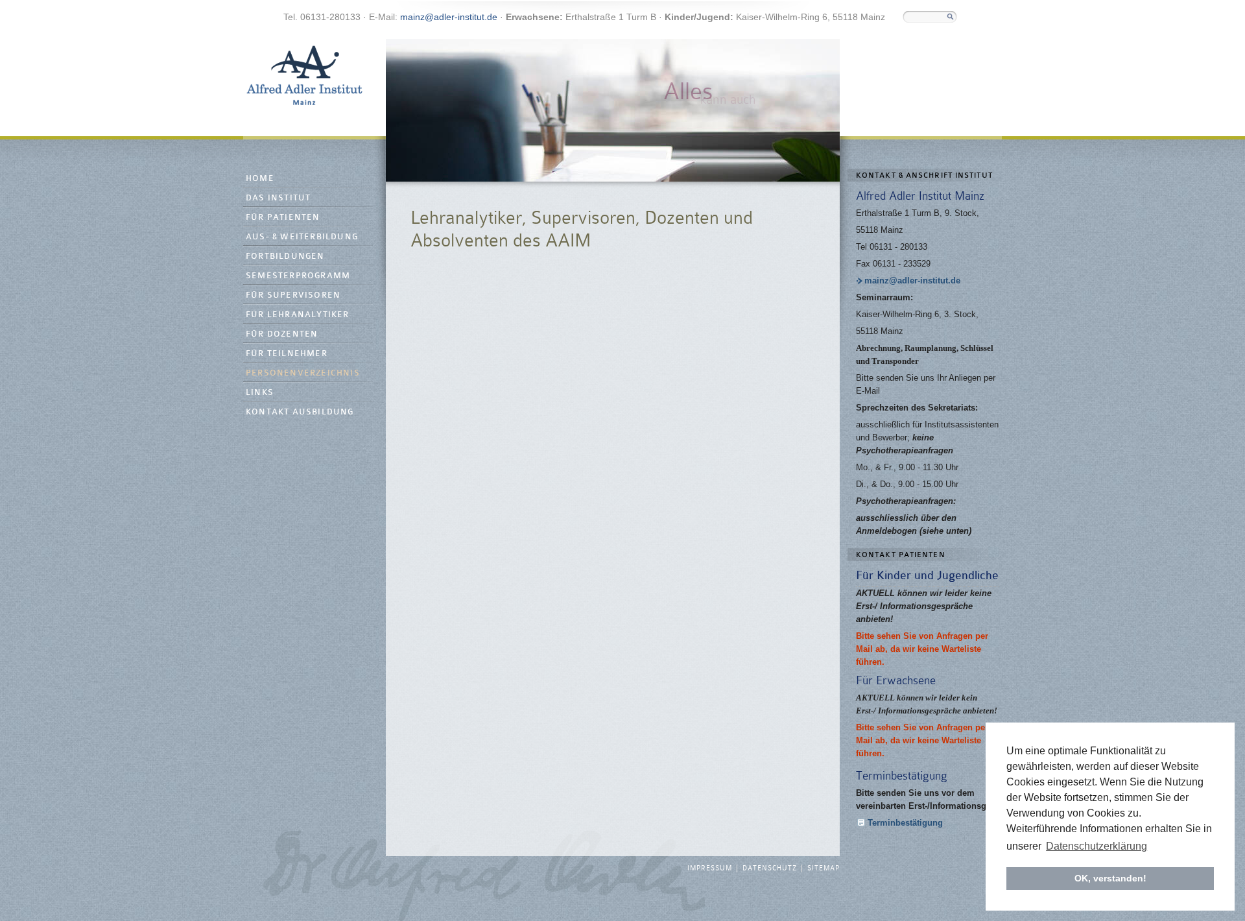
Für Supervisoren (293, 295)
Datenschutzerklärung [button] (1096, 846)
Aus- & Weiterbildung (302, 237)
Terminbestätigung (905, 823)
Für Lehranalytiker (298, 315)
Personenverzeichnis (303, 373)
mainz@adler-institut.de (448, 17)
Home (260, 178)
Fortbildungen (285, 256)
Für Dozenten (282, 334)
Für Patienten (283, 217)
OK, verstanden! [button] (1110, 878)
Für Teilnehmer (286, 354)
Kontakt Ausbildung (300, 412)
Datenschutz (769, 868)
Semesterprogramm (298, 276)
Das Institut (278, 198)
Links (260, 393)
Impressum (709, 868)
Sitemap (823, 868)
